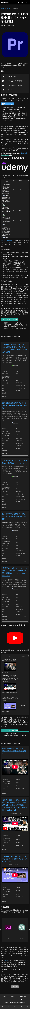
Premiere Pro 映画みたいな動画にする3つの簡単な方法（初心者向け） (14, 750)
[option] (15, 76)
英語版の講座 (24, 153)
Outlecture (5, 2)
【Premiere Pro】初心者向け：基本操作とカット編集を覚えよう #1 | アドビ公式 (14, 858)
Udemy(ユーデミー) (6, 240)
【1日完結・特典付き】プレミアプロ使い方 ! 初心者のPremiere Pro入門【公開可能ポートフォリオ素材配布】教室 (15, 572)
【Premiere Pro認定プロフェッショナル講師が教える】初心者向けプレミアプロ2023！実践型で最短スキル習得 (14, 348)
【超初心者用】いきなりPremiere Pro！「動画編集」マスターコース (14, 462)
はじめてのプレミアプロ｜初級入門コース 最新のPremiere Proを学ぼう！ (14, 516)
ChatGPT (7, 960)
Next (29, 930)
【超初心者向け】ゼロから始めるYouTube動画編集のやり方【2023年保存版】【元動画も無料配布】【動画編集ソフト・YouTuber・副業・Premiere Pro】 (15, 805)
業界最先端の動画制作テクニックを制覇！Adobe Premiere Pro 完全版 (14, 405)
